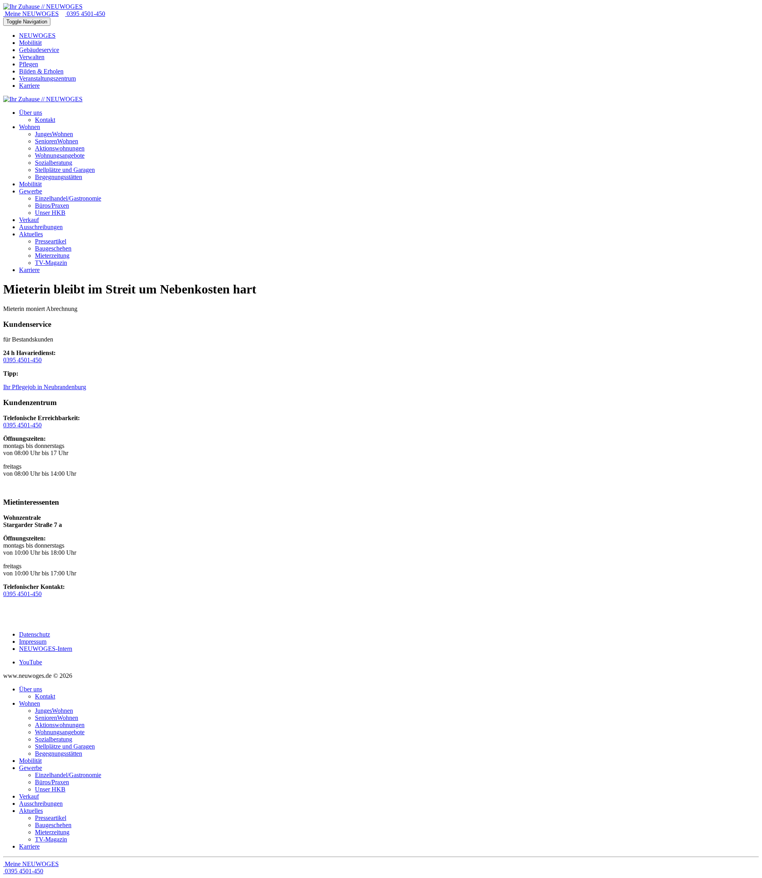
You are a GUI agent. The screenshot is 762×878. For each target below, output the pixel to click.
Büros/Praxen (52, 782)
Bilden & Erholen (41, 71)
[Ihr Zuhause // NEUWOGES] (43, 6)
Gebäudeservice (39, 49)
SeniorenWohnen (56, 717)
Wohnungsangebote (60, 732)
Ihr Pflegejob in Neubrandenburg (44, 387)
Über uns (30, 689)
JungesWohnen (54, 710)
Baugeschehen (53, 825)
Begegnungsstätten (58, 753)
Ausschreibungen (41, 803)
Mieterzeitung (52, 832)
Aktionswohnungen (60, 725)
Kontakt (45, 696)
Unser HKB (50, 789)
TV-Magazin (51, 839)
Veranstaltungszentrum (47, 78)
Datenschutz (34, 634)
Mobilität (30, 42)
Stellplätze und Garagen (65, 746)
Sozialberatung (53, 739)
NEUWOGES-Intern (45, 648)
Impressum (32, 641)
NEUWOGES (37, 35)
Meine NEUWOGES (31, 13)
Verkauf (29, 796)
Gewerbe (30, 767)
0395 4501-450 (85, 13)
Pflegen (28, 64)
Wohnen (29, 703)
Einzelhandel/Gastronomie (68, 775)
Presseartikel (50, 817)
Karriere (29, 85)
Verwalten (31, 57)
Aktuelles (31, 810)
